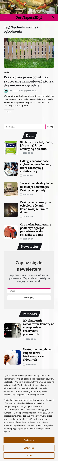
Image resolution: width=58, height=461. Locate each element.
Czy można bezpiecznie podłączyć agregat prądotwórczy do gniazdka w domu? (35, 229)
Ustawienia (29, 448)
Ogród (6, 72)
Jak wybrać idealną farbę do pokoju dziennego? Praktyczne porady (36, 186)
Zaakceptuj (29, 440)
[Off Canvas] (5, 17)
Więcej (9, 112)
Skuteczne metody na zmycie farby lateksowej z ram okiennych (37, 354)
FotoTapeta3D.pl (29, 17)
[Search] (53, 17)
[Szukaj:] (25, 126)
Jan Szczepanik (16, 91)
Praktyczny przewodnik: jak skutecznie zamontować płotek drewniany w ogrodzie (28, 81)
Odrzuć (29, 455)
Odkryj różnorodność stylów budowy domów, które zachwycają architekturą (35, 166)
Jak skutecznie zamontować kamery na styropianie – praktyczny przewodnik (38, 327)
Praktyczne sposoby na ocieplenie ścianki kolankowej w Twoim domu (35, 207)
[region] (29, 415)
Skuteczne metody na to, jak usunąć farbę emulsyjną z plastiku (36, 145)
